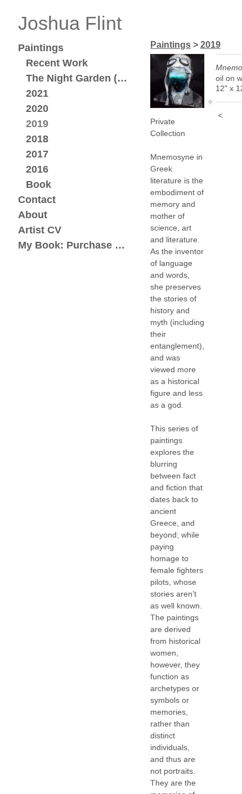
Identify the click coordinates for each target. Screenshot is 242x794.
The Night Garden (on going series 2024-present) (78, 78)
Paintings (41, 47)
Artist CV (39, 230)
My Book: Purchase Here (74, 245)
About (32, 214)
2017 (37, 154)
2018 (37, 139)
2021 (37, 93)
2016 (37, 169)
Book (38, 184)
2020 (37, 108)
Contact (37, 199)
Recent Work (57, 63)
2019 (37, 123)
